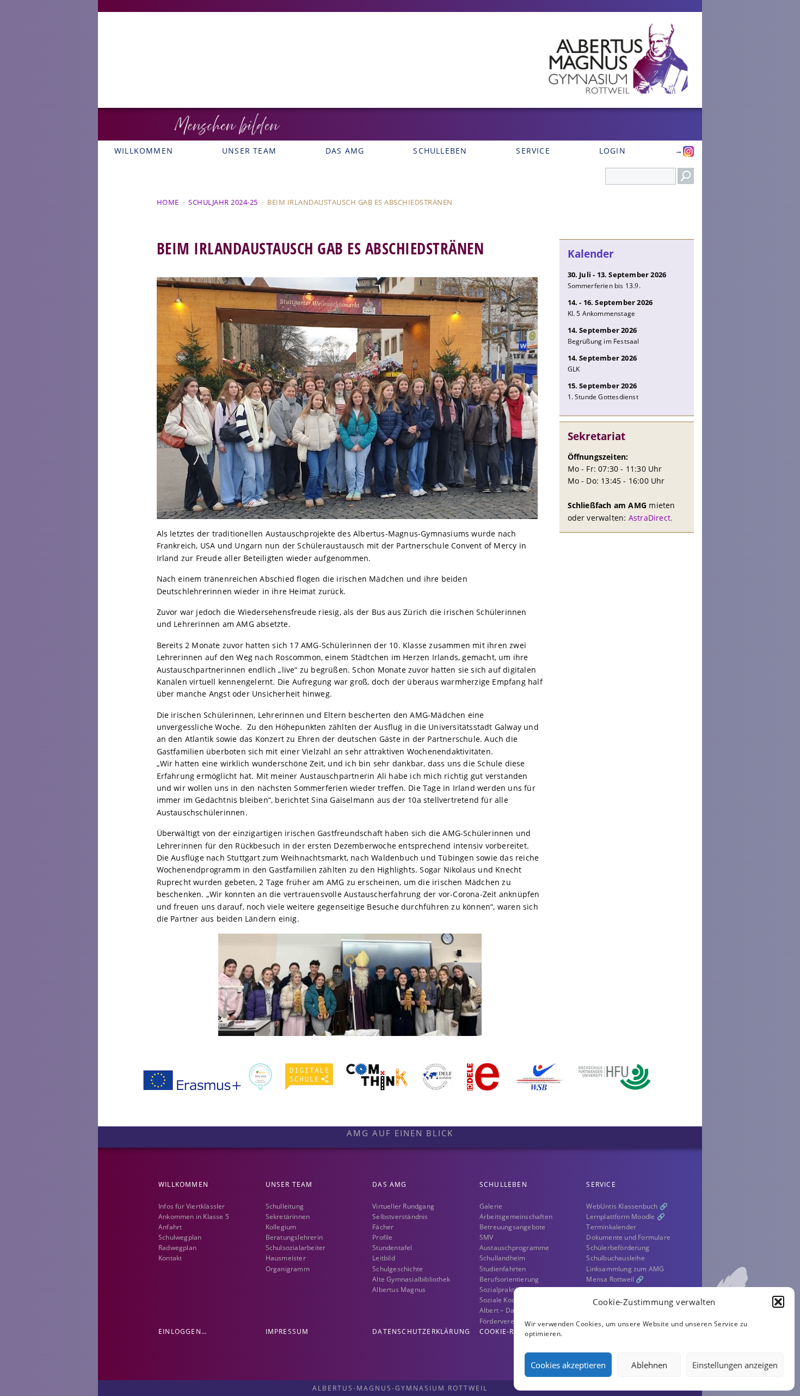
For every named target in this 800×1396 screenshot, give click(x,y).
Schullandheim (502, 1258)
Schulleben (440, 150)
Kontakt (170, 1258)
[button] (778, 1301)
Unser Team (249, 150)
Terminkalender (611, 1227)
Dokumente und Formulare (628, 1237)
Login (612, 150)
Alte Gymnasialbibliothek (411, 1279)
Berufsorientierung (509, 1279)
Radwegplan (177, 1247)
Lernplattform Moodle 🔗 (625, 1216)
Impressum (287, 1331)
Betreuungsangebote (512, 1227)
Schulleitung (285, 1206)
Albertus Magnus (399, 1289)
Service (533, 150)
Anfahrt (170, 1227)
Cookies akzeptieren (568, 1365)
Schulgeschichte (397, 1268)
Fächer (382, 1227)
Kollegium (281, 1227)
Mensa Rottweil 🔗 (615, 1279)
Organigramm (288, 1268)
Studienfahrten (502, 1268)
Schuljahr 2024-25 (223, 202)
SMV (486, 1237)
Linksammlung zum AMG (625, 1268)
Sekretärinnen (288, 1216)
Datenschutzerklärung (421, 1331)
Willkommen (143, 150)
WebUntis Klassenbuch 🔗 (626, 1206)
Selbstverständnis (400, 1216)
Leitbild (383, 1258)
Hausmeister (286, 1258)
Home (168, 202)
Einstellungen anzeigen (735, 1365)
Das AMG (344, 150)
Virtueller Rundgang (403, 1206)
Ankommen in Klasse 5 (193, 1216)
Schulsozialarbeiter (296, 1247)
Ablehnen (649, 1365)
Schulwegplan (179, 1237)
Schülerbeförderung (617, 1247)
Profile (382, 1237)
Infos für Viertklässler (191, 1206)
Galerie (490, 1206)
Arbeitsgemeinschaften (515, 1216)
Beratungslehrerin (294, 1237)
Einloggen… (182, 1331)
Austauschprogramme (514, 1247)
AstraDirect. (651, 518)
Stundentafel (392, 1247)
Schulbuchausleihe (615, 1258)
